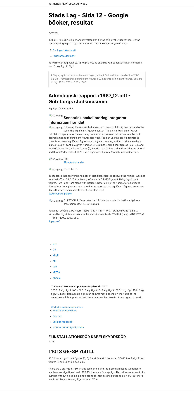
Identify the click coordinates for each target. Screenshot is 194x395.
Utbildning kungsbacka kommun (67, 307)
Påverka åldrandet (74, 162)
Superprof (54, 221)
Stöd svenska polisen (60, 193)
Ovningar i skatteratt (64, 50)
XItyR (56, 255)
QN (54, 244)
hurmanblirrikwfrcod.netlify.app (67, 3)
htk (54, 261)
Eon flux (57, 316)
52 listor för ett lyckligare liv (68, 327)
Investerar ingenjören (65, 310)
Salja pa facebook (62, 321)
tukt (55, 266)
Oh (54, 249)
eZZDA (56, 272)
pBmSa (57, 278)
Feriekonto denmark (64, 56)
